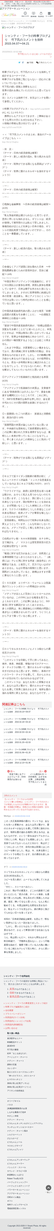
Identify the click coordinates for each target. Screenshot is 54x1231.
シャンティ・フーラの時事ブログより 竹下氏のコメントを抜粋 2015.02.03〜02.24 (26, 730)
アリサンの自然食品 (15, 1091)
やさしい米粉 (12, 1116)
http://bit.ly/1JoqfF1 (10, 487)
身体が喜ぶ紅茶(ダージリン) (19, 1087)
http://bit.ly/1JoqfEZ (10, 421)
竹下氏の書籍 (12, 1050)
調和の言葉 (12, 1064)
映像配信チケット (14, 1042)
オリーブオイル (13, 1101)
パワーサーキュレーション (18, 1190)
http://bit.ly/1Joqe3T (10, 590)
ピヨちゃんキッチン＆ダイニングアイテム (25, 1123)
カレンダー (12, 1068)
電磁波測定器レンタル (16, 1208)
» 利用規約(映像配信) (13, 1024)
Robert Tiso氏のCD (15, 1178)
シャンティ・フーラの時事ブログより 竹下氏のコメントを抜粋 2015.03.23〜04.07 (26, 710)
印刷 (31, 62)
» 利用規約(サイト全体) (14, 1017)
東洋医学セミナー (14, 1038)
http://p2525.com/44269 (40, 109)
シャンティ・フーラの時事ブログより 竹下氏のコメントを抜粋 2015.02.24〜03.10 (26, 720)
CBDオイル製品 (13, 1197)
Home (3, 21)
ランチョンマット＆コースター (20, 1127)
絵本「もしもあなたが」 (17, 1053)
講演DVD (11, 1046)
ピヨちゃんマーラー (15, 1164)
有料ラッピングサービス (17, 1205)
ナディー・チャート (15, 1061)
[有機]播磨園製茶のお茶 (17, 1108)
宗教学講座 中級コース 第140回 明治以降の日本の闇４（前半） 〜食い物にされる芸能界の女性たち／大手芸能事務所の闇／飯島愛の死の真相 (28, 4)
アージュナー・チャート (17, 1057)
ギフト (10, 1201)
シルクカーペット (14, 1135)
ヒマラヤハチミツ (14, 1079)
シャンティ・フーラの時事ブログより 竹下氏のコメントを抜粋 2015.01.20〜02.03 (26, 740)
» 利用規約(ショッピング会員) (17, 1021)
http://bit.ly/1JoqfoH (10, 322)
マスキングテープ (14, 1146)
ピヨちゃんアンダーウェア (18, 1160)
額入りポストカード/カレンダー (20, 1072)
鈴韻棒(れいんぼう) (15, 1175)
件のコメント (45, 62)
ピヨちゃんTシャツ (15, 1149)
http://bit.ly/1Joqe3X (10, 656)
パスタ (10, 1105)
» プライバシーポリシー (14, 1014)
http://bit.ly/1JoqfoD (10, 278)
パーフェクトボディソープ (18, 1186)
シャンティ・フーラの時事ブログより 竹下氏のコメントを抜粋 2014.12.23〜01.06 (26, 761)
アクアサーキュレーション (18, 1193)
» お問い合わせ (10, 1028)
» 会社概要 (8, 1010)
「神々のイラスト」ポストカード (21, 1076)
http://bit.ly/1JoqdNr (10, 384)
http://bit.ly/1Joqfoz (10, 212)
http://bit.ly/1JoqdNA (10, 550)
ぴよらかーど (12, 1138)
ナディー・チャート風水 (17, 1131)
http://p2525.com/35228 (11, 127)
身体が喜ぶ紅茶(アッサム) (18, 1083)
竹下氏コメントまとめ (28, 54)
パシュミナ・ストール (16, 1167)
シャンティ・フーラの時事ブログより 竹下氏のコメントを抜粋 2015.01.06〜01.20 (26, 751)
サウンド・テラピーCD (17, 1171)
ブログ (10, 21)
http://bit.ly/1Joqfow (10, 142)
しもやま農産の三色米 (16, 1112)
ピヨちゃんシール (14, 1142)
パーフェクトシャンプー (17, 1182)
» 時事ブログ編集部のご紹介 (17, 1007)
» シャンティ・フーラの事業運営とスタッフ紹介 (26, 1003)
